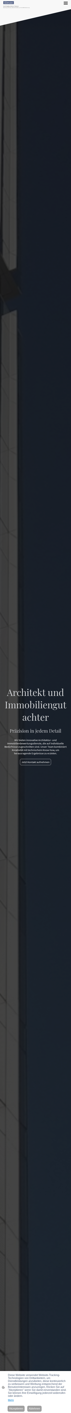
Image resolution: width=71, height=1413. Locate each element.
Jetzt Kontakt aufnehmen (35, 762)
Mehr (11, 1400)
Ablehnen (34, 1408)
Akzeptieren (16, 1408)
